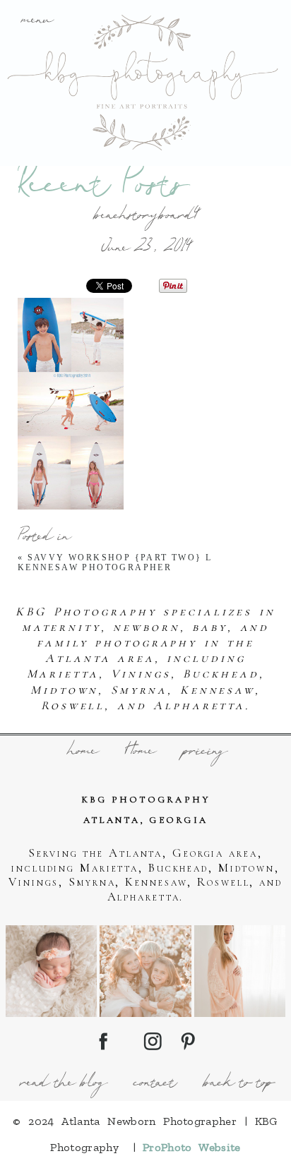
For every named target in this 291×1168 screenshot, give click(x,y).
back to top (238, 1084)
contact (153, 1084)
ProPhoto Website (192, 1147)
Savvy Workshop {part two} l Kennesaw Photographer (115, 562)
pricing (203, 752)
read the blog (62, 1084)
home (81, 752)
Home (138, 752)
